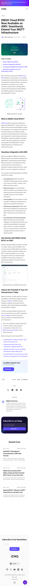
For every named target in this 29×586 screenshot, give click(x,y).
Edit (19, 379)
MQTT (10, 301)
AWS (3, 379)
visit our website (6, 315)
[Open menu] (27, 9)
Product (24, 37)
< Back (3, 16)
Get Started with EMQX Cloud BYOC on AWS (15, 67)
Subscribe (13, 429)
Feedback (25, 379)
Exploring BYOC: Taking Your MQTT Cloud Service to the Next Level (14, 491)
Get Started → (9, 369)
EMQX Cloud (4, 123)
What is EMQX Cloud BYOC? (10, 62)
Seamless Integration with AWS (11, 64)
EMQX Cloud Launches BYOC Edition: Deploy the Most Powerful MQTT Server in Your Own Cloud (13, 473)
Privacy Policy (14, 579)
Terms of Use (14, 577)
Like (15, 379)
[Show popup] (14, 582)
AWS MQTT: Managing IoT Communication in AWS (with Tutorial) (12, 454)
